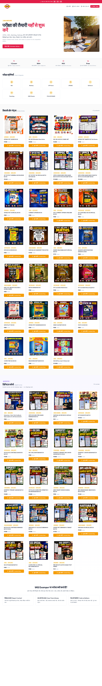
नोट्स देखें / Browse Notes (12, 46)
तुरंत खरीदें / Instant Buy (15, 145)
